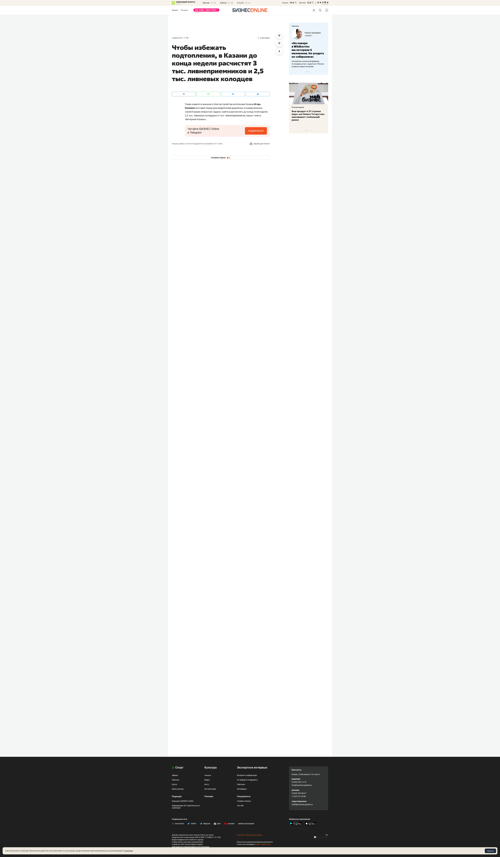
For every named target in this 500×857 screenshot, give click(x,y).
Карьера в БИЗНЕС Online (182, 801)
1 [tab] (302, 130)
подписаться (256, 130)
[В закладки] (279, 43)
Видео (207, 780)
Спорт (179, 767)
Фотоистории (210, 789)
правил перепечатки (262, 844)
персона (295, 26)
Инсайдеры (242, 789)
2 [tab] (308, 71)
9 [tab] (312, 130)
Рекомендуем (298, 107)
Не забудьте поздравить (247, 780)
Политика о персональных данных (249, 835)
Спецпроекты (244, 796)
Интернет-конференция (247, 775)
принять (490, 851)
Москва (302, 3)
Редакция (177, 796)
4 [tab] (306, 130)
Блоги (174, 784)
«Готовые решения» (313, 35)
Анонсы (207, 775)
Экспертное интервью (252, 767)
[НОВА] (206, 11)
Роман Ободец (311, 33)
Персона (175, 780)
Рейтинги (241, 784)
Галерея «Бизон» (244, 801)
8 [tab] (311, 130)
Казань (285, 3)
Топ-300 (240, 806)
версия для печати (261, 144)
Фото (206, 784)
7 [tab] (310, 130)
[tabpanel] (309, 46)
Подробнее (128, 851)
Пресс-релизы (178, 789)
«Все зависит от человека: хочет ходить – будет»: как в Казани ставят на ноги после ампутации (308, 115)
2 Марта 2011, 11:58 (180, 38)
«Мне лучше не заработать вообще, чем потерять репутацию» (308, 48)
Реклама (208, 796)
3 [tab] (309, 71)
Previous (292, 71)
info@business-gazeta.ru (302, 785)
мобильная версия (246, 824)
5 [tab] (307, 130)
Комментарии (220, 157)
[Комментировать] (279, 36)
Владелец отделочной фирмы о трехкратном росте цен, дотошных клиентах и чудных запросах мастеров (308, 60)
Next (325, 71)
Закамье (184, 10)
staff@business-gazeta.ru (302, 804)
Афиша (175, 775)
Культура (210, 767)
